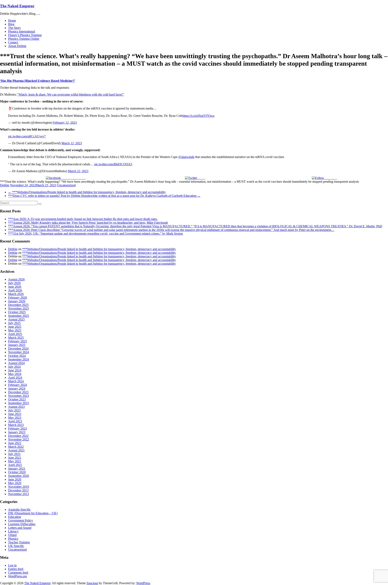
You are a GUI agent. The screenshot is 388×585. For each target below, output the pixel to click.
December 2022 (18, 435)
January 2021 (16, 468)
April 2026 (15, 290)
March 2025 (16, 337)
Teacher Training (19, 542)
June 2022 (14, 443)
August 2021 (16, 450)
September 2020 (18, 475)
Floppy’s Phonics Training (25, 35)
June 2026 (14, 286)
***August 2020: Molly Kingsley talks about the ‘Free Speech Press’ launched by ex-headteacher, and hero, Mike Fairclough (88, 222)
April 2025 (15, 334)
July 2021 (14, 454)
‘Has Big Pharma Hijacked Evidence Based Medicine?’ (37, 80)
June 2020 (14, 479)
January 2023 (16, 432)
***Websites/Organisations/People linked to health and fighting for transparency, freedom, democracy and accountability (87, 192)
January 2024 (16, 388)
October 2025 (17, 312)
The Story (14, 28)
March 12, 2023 (71, 143)
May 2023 (14, 417)
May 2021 (14, 461)
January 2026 (16, 301)
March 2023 (16, 425)
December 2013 (18, 490)
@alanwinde (186, 157)
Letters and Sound (19, 527)
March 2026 (16, 294)
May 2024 (14, 374)
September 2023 (18, 403)
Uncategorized (66, 185)
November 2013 (18, 494)
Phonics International (21, 31)
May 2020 (14, 483)
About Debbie (17, 46)
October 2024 (17, 355)
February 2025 (17, 341)
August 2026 (16, 279)
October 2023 (17, 399)
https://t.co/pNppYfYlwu (198, 115)
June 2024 (14, 370)
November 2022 (18, 439)
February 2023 (17, 428)
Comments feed (18, 572)
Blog (11, 24)
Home (12, 20)
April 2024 (15, 377)
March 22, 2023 (78, 171)
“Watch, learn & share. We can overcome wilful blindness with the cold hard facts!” (70, 94)
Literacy (13, 531)
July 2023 (14, 410)
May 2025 (14, 330)
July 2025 (14, 323)
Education (14, 517)
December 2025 (18, 305)
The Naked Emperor (17, 6)
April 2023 (15, 421)
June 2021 (14, 457)
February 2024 (17, 385)
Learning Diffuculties (21, 524)
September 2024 (18, 359)
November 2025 (18, 308)
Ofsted (12, 535)
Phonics (13, 538)
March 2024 (16, 381)
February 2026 (17, 297)
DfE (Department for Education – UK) (33, 513)
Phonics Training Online (23, 38)
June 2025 (14, 326)
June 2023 (14, 414)
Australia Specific (19, 509)
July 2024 (14, 366)
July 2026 (14, 283)
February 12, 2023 (65, 122)
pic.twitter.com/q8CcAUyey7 (27, 136)
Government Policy (20, 520)
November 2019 (18, 486)
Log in (12, 565)
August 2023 (16, 406)
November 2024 (18, 352)
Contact (13, 42)
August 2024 (16, 363)
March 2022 (16, 446)
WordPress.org (17, 576)
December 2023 (18, 392)
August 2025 (16, 319)
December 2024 (18, 348)
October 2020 (17, 472)
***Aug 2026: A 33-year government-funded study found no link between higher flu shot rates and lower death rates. (83, 219)
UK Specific (16, 546)
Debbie (4, 185)
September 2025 (18, 315)
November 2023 (18, 395)
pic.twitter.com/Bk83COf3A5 (113, 164)
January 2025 (16, 345)
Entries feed (15, 569)
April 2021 (15, 465)
